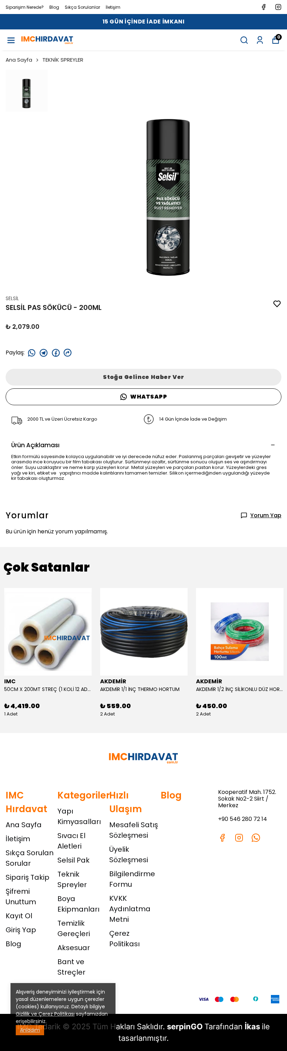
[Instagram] (239, 838)
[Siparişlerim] (259, 40)
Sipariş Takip (27, 877)
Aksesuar (73, 948)
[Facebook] (222, 838)
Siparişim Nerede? (25, 7)
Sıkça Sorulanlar (82, 7)
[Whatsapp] (256, 838)
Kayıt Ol (19, 916)
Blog (54, 7)
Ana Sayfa (19, 59)
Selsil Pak (73, 860)
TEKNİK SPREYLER (62, 59)
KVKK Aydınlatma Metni (129, 908)
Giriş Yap (21, 930)
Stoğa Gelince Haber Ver (143, 377)
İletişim (113, 7)
